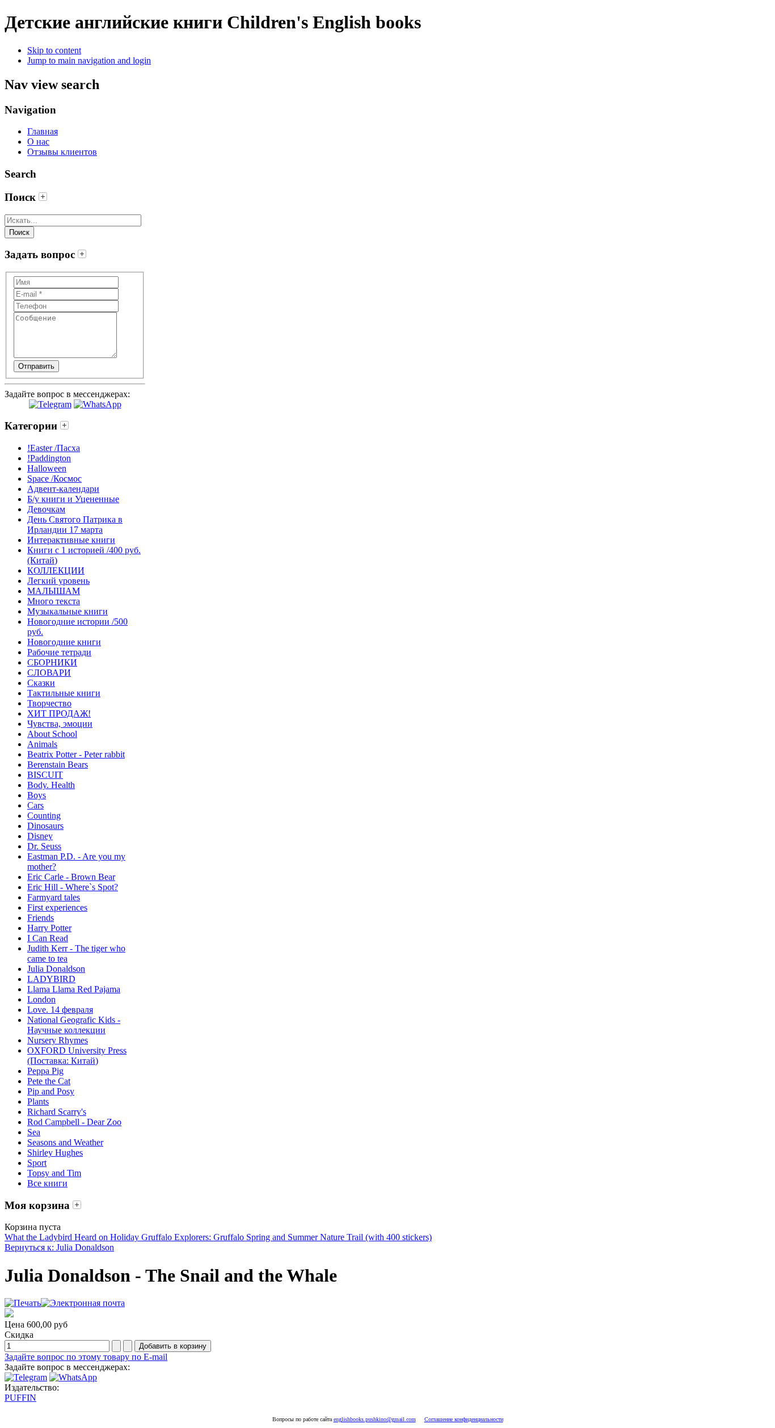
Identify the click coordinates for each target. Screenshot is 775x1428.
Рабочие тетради (59, 652)
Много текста (53, 601)
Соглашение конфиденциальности (463, 1419)
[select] (43, 197)
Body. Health (51, 785)
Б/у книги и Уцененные (73, 499)
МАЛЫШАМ (53, 591)
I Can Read (47, 938)
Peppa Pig (45, 1071)
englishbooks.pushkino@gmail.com (375, 1419)
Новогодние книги (64, 642)
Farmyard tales (53, 897)
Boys (36, 795)
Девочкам (46, 509)
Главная (42, 131)
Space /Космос (54, 478)
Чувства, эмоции (59, 723)
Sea (33, 1132)
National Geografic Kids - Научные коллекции (73, 1025)
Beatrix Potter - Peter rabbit (76, 754)
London (41, 999)
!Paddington (49, 458)
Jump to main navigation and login (89, 60)
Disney (40, 836)
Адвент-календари (63, 489)
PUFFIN (20, 1397)
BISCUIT (45, 775)
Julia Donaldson (56, 969)
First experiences (57, 907)
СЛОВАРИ (49, 672)
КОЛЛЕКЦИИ (56, 570)
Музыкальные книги (67, 611)
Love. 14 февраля (60, 1009)
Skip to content (54, 50)
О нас (38, 141)
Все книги (47, 1183)
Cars (35, 805)
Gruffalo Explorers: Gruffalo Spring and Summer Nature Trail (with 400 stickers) (285, 1237)
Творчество (49, 703)
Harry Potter (49, 928)
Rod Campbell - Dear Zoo (74, 1122)
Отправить (36, 366)
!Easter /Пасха (53, 448)
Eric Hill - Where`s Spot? (72, 887)
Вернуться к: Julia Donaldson (59, 1247)
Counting (44, 815)
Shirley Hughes (55, 1152)
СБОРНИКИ (52, 662)
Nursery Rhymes (57, 1040)
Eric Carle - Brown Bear (71, 877)
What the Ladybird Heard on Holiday (72, 1237)
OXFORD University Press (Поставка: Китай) (77, 1055)
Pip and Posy (50, 1091)
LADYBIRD (51, 979)
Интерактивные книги (71, 540)
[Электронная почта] (83, 1303)
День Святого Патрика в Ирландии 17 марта (75, 524)
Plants (38, 1101)
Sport (37, 1163)
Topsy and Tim (54, 1173)
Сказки (41, 683)
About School (52, 734)
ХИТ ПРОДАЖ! (59, 713)
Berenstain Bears (57, 764)
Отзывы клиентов (62, 152)
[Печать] (23, 1303)
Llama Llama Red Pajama (73, 989)
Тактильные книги (63, 693)
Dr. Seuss (44, 846)
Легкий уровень (58, 580)
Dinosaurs (45, 826)
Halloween (46, 468)
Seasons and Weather (65, 1142)
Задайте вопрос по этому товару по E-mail (86, 1357)
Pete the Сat (48, 1081)
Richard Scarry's (56, 1112)
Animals (42, 744)
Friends (40, 917)
